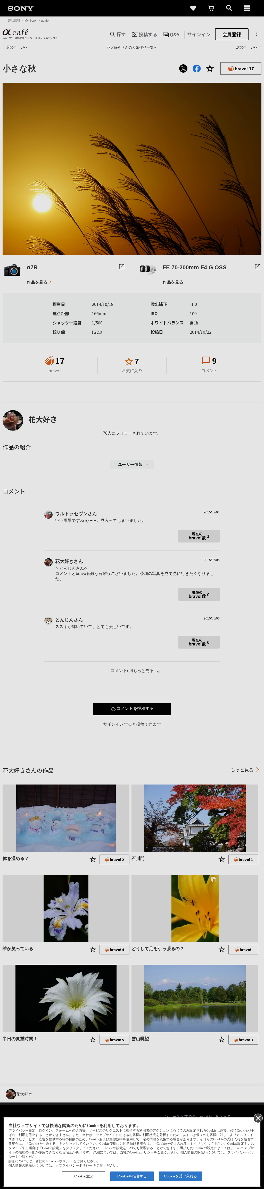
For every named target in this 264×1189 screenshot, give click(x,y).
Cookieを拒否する (132, 1176)
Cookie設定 (83, 1176)
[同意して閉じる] (257, 1118)
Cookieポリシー (60, 1161)
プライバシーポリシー (75, 1165)
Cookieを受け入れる (180, 1176)
